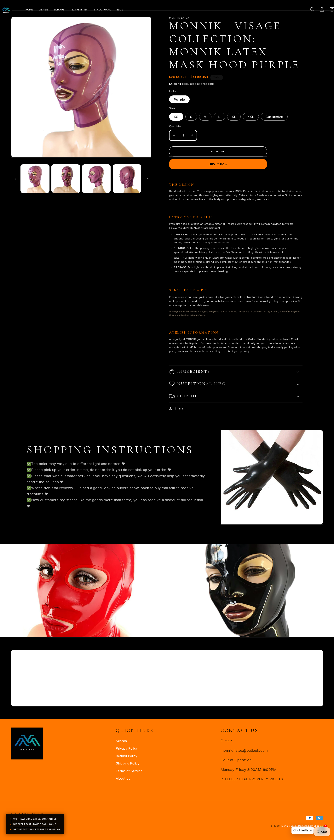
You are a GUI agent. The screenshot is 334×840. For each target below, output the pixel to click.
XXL (250, 117)
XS (176, 117)
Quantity (175, 126)
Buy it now (218, 164)
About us (123, 778)
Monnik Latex (289, 826)
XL (234, 117)
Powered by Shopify (310, 826)
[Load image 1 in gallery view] (35, 178)
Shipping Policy (128, 763)
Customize (274, 117)
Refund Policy (126, 756)
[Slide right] (147, 178)
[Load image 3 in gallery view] (96, 178)
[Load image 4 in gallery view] (127, 178)
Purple (179, 99)
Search (121, 741)
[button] (312, 9)
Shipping (175, 83)
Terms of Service (129, 771)
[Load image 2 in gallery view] (65, 178)
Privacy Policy (127, 748)
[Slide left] (15, 178)
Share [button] (178, 408)
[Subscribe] (202, 691)
